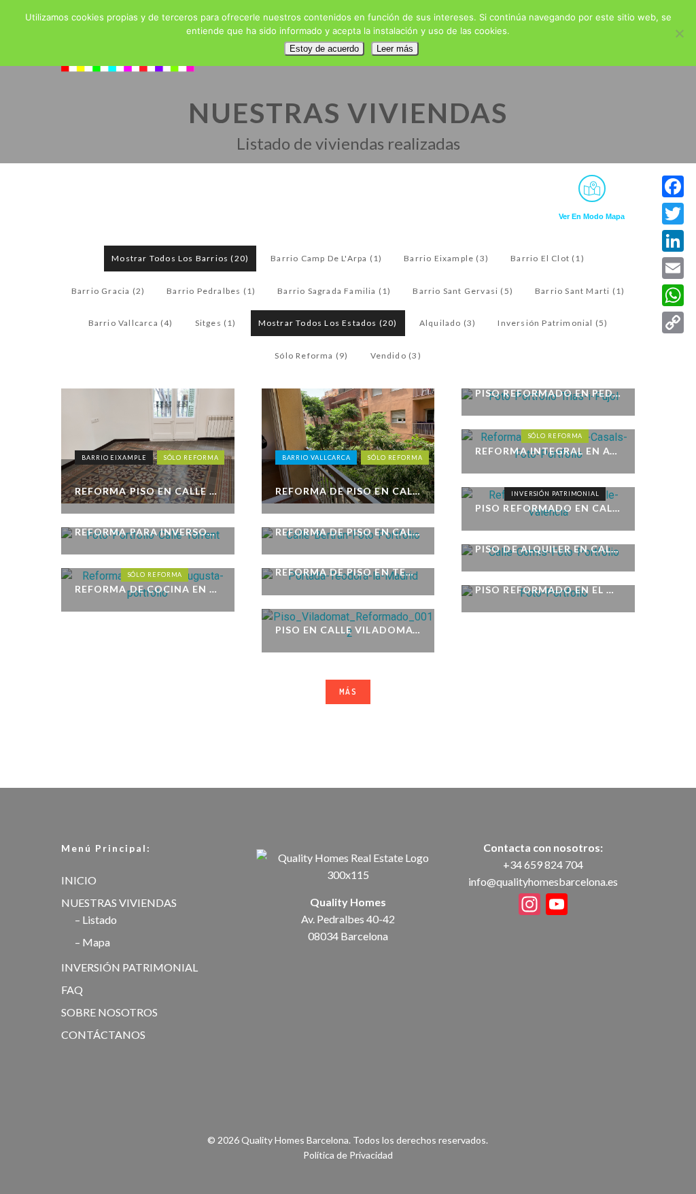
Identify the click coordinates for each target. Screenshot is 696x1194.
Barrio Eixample (114, 457)
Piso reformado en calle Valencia (548, 508)
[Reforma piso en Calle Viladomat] (147, 445)
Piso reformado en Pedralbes (548, 393)
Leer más (395, 49)
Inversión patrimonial (555, 493)
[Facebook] (672, 186)
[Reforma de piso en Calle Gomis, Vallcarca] (348, 445)
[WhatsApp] (672, 295)
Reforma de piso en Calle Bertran (348, 531)
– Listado (96, 919)
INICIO (79, 880)
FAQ (72, 989)
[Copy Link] (672, 322)
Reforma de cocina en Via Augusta (148, 589)
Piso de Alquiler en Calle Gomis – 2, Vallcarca (548, 548)
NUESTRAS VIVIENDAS (119, 902)
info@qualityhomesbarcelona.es (543, 881)
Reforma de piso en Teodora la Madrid (348, 572)
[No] (679, 33)
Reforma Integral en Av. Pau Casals (548, 451)
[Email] (672, 268)
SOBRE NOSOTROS (109, 1012)
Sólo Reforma (191, 457)
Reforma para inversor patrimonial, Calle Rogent (148, 531)
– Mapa (92, 941)
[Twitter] (672, 213)
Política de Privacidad (348, 1155)
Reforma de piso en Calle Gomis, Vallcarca (348, 491)
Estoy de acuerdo (324, 49)
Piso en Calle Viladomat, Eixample (348, 629)
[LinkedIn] (672, 240)
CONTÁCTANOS (103, 1034)
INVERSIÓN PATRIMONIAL (129, 967)
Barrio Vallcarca (316, 457)
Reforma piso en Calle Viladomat (148, 491)
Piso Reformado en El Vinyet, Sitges (548, 589)
